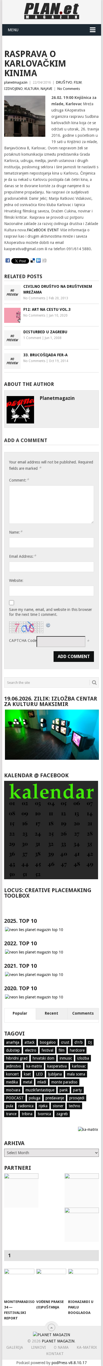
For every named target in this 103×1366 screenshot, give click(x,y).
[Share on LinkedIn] (38, 260)
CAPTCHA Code (23, 640)
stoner (58, 1106)
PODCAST (15, 1098)
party (77, 1090)
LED (39, 1074)
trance (11, 1114)
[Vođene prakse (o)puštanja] (51, 1283)
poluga (34, 1098)
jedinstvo (13, 1066)
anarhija (12, 1042)
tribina (27, 1114)
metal (27, 1082)
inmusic (66, 1058)
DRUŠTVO (64, 82)
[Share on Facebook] (7, 260)
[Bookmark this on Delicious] (32, 260)
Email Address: (22, 556)
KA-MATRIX (87, 1347)
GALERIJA (14, 1347)
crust (65, 1042)
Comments (83, 1013)
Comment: (19, 480)
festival (47, 1050)
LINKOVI (38, 1347)
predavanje (55, 1098)
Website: (16, 580)
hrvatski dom (43, 1058)
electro (30, 1050)
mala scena (76, 1074)
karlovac (79, 1066)
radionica (26, 1106)
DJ (90, 1042)
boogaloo (48, 1042)
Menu (13, 30)
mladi (41, 1082)
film (62, 1050)
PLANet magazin (58, 1341)
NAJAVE (46, 89)
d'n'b (78, 1042)
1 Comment (32, 338)
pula (9, 1106)
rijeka (43, 1106)
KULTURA (31, 89)
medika (12, 1082)
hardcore (77, 1050)
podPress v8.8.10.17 (69, 1363)
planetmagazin (15, 82)
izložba (83, 1058)
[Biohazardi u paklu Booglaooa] (83, 1283)
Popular (20, 1013)
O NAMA (61, 1347)
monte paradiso (64, 1082)
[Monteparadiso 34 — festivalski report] (19, 1283)
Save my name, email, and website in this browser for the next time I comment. (50, 612)
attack (29, 1042)
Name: (15, 532)
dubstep (13, 1050)
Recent (51, 1013)
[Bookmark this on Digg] (44, 260)
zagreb (62, 1114)
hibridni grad (16, 1058)
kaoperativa (57, 1066)
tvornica (44, 1114)
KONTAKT (55, 1353)
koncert (12, 1074)
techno (74, 1106)
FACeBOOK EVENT (43, 230)
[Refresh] (48, 624)
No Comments (68, 89)
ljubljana (55, 1074)
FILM (78, 82)
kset (27, 1074)
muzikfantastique (40, 1090)
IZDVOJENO (13, 89)
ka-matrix (34, 1066)
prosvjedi (76, 1098)
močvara (13, 1090)
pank (64, 1090)
